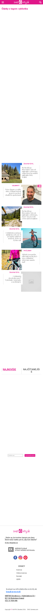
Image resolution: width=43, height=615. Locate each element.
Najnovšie (9, 369)
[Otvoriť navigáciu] (3, 2)
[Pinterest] (25, 558)
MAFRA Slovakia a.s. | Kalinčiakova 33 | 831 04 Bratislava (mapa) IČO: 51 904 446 (20, 598)
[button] (40, 2)
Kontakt (19, 576)
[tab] (12, 371)
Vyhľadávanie (30, 455)
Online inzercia (21, 573)
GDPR (18, 579)
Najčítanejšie (31, 370)
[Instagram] (20, 558)
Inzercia (19, 570)
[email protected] (13, 592)
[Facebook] (15, 558)
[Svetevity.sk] (21, 2)
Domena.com (34, 609)
